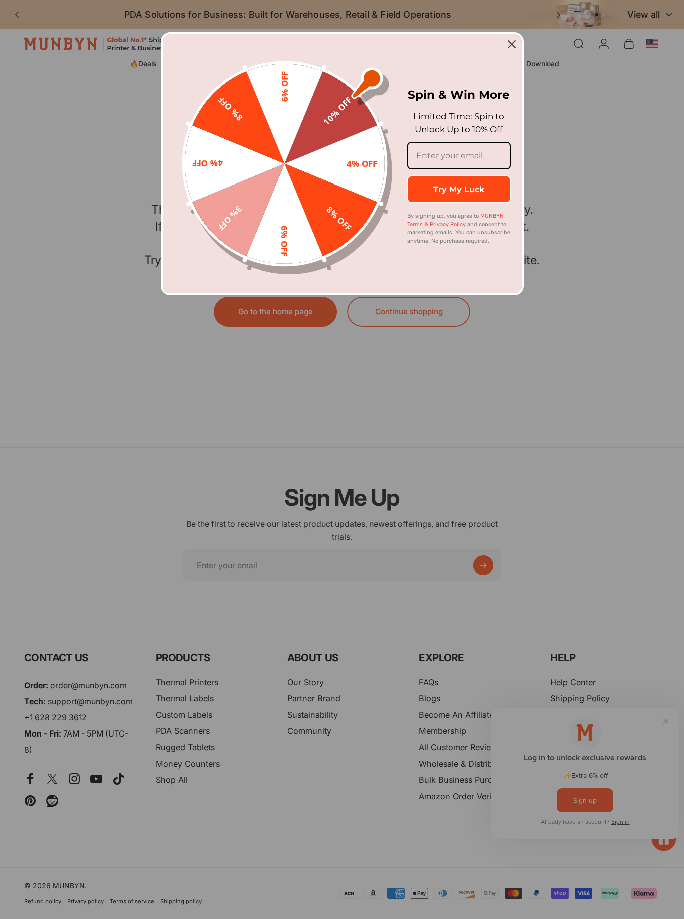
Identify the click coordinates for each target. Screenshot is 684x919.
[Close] (512, 44)
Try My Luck (458, 189)
